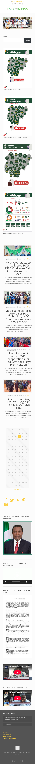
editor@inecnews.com (18, 1)
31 (9, 446)
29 (22, 443)
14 (12, 436)
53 (22, 456)
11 (22, 433)
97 (9, 482)
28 (19, 443)
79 (9, 472)
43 (9, 453)
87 (15, 475)
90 (26, 475)
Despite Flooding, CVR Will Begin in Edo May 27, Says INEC (18, 403)
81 (15, 472)
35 (22, 446)
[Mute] (26, 582)
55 (9, 459)
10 (19, 433)
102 (26, 482)
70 (19, 466)
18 (26, 436)
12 (26, 433)
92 (12, 479)
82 (19, 472)
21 (15, 439)
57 (15, 459)
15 (15, 436)
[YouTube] (17, 4)
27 (15, 443)
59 (22, 459)
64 (19, 462)
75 (15, 469)
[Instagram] (22, 4)
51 (15, 456)
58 (19, 459)
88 (19, 475)
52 (19, 456)
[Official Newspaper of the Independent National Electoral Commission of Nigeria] (17, 9)
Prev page (18, 424)
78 (26, 469)
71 (22, 466)
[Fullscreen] (29, 582)
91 (9, 479)
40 (19, 449)
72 (26, 466)
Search (5, 36)
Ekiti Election (8, 724)
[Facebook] (13, 4)
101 (23, 482)
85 (9, 475)
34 (19, 446)
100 (19, 482)
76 (19, 469)
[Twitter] (15, 4)
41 (22, 449)
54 (26, 456)
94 (19, 479)
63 (15, 462)
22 (19, 439)
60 (26, 459)
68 (12, 466)
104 (19, 485)
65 (22, 462)
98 (12, 482)
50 (12, 456)
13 (9, 436)
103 (16, 485)
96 (26, 479)
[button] (17, 576)
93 (15, 479)
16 (19, 436)
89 (22, 475)
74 (12, 469)
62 (12, 462)
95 (22, 479)
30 (26, 443)
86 (12, 475)
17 (22, 436)
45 (15, 453)
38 (12, 449)
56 (12, 459)
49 (9, 456)
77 (22, 469)
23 (22, 439)
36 (26, 446)
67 (9, 466)
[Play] (6, 582)
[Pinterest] (20, 4)
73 (9, 469)
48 (26, 453)
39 (15, 449)
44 (12, 453)
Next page (16, 489)
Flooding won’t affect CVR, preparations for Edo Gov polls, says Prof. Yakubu (18, 358)
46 (19, 453)
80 (12, 472)
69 (15, 466)
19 (9, 439)
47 (22, 453)
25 (9, 443)
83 (22, 472)
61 (9, 462)
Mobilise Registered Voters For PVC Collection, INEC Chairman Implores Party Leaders (18, 316)
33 (15, 446)
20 (12, 439)
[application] (17, 576)
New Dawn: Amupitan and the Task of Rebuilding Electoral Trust (15, 718)
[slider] (16, 581)
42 (26, 449)
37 (9, 449)
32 (12, 446)
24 (26, 439)
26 (12, 443)
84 (26, 472)
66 (26, 462)
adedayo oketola (11, 259)
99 (15, 482)
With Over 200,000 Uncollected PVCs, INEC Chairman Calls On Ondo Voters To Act (18, 268)
